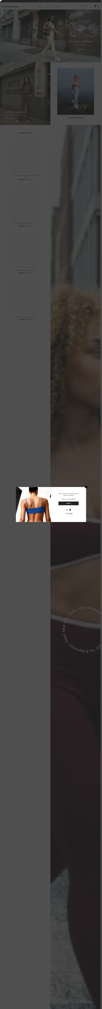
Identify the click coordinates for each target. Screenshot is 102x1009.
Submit (68, 503)
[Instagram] (70, 509)
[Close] (86, 487)
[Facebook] (67, 509)
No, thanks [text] (69, 513)
